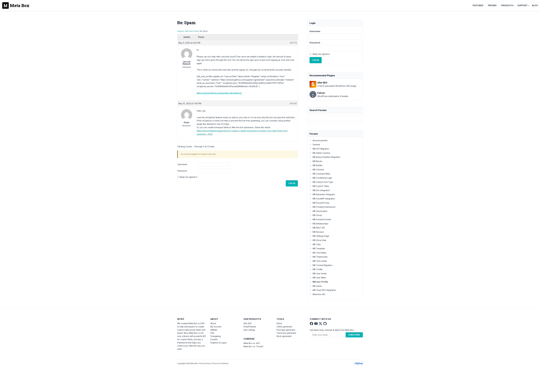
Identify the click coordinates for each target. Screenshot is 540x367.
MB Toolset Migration (322, 265)
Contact (214, 339)
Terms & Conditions (220, 363)
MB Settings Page (321, 236)
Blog (535, 5)
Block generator (284, 336)
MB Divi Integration (321, 190)
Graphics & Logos (218, 342)
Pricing (492, 5)
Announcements (320, 140)
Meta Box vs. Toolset (253, 346)
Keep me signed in (188, 177)
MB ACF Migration (321, 149)
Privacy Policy (205, 363)
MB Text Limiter (320, 261)
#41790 (293, 103)
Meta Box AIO (319, 294)
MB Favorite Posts (321, 203)
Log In (291, 183)
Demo (279, 323)
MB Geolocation (320, 211)
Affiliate (213, 330)
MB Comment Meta (321, 174)
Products (507, 5)
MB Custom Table (321, 186)
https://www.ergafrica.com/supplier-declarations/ (219, 93)
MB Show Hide (319, 240)
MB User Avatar (320, 273)
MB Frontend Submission (324, 207)
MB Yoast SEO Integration (324, 290)
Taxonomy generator (286, 333)
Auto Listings (249, 330)
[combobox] (335, 118)
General (316, 144)
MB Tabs (317, 244)
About (213, 323)
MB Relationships (320, 223)
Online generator (284, 326)
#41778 (293, 43)
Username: (182, 164)
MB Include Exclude (322, 219)
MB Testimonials (320, 257)
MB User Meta (319, 277)
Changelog (215, 336)
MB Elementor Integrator (324, 194)
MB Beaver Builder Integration (326, 157)
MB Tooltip (318, 269)
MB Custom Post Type (323, 182)
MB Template (319, 248)
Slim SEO (248, 323)
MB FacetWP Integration (324, 198)
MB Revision (318, 232)
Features (478, 5)
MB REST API (319, 227)
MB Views (317, 286)
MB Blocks (317, 161)
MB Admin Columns (321, 153)
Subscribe (354, 335)
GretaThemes (250, 326)
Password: (182, 171)
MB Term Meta (319, 253)
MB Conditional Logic (322, 178)
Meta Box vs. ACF (252, 343)
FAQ (212, 333)
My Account (215, 326)
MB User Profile (191, 31)
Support (522, 5)
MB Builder (318, 165)
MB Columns (318, 169)
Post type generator (286, 330)
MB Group (317, 215)
